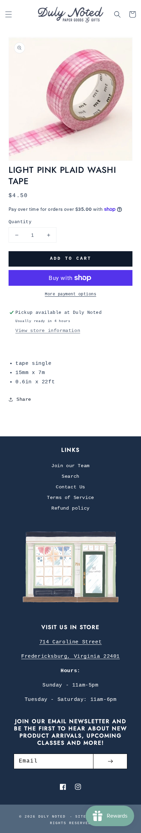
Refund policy (70, 508)
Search (70, 476)
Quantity (20, 222)
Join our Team (70, 466)
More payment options (70, 294)
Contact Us (70, 487)
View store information (47, 330)
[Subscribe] (110, 761)
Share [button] (23, 399)
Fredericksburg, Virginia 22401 (70, 656)
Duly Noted (52, 817)
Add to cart (70, 258)
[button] (8, 14)
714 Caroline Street (70, 642)
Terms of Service (70, 497)
